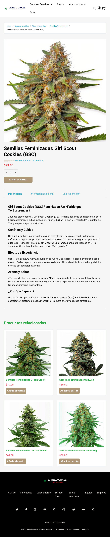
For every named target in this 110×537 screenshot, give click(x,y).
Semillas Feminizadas (58, 26)
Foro (32, 12)
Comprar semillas (22, 26)
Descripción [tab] (15, 193)
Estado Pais (59, 494)
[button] (102, 43)
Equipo (89, 492)
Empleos (101, 492)
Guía (58, 4)
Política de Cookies (47, 530)
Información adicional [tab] (42, 193)
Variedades (26, 492)
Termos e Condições (81, 530)
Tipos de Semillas (39, 26)
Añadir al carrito (16, 390)
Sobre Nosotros (77, 4)
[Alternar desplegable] (51, 4)
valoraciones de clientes (29, 160)
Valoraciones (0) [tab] (71, 193)
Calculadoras (44, 492)
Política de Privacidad (29, 530)
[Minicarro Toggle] (104, 8)
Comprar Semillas (39, 4)
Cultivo (12, 492)
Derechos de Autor (63, 530)
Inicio (9, 26)
